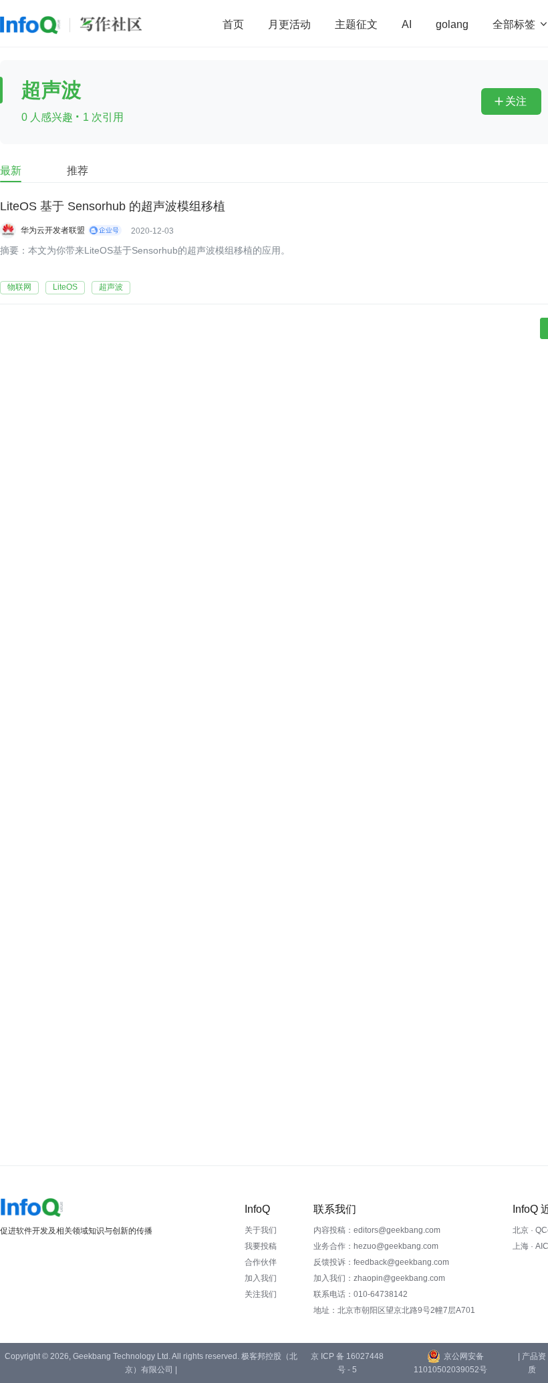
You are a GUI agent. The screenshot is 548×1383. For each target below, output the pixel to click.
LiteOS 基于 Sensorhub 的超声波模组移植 (112, 206)
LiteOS (65, 287)
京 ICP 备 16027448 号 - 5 (347, 1363)
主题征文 (356, 24)
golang (452, 24)
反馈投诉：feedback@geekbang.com (381, 1262)
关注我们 (261, 1294)
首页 (233, 24)
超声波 (111, 287)
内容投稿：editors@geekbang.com (376, 1230)
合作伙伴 (261, 1262)
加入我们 (261, 1278)
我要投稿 (261, 1246)
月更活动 (289, 24)
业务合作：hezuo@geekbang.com (375, 1246)
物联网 (19, 287)
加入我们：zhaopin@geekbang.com (379, 1278)
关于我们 (261, 1230)
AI (407, 24)
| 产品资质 (532, 1363)
